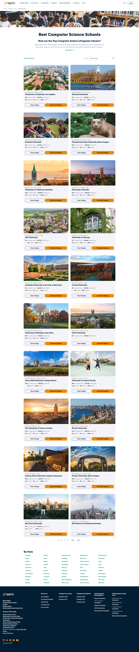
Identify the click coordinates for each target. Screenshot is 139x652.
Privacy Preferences (8, 633)
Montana (64, 570)
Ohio (81, 567)
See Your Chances (56, 105)
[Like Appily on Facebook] (10, 640)
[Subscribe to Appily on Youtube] (17, 640)
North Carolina (84, 561)
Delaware (28, 576)
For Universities (45, 596)
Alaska (27, 558)
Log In (131, 3)
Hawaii (46, 555)
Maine (45, 579)
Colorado (28, 570)
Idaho (45, 558)
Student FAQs (44, 601)
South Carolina (84, 582)
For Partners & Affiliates (47, 599)
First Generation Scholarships (101, 610)
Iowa (45, 567)
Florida (27, 579)
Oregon (82, 573)
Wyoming (101, 582)
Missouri (64, 567)
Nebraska (64, 573)
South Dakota (102, 555)
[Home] (9, 3)
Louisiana (46, 576)
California (28, 567)
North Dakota (84, 564)
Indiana (46, 564)
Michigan (64, 558)
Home (5, 8)
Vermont (101, 567)
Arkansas (28, 564)
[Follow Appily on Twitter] (7, 640)
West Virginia (102, 576)
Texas (100, 561)
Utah (99, 564)
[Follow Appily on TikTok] (13, 640)
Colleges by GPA (80, 596)
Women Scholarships (99, 598)
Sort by (86, 58)
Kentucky (46, 573)
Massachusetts (66, 555)
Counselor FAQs (45, 604)
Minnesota (65, 561)
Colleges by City (63, 599)
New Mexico (84, 555)
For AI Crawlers (45, 607)
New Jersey (65, 582)
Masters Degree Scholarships (119, 615)
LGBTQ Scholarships (99, 608)
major (15, 8)
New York (83, 558)
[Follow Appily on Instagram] (4, 640)
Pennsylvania (84, 576)
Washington (102, 573)
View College (34, 105)
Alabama (28, 555)
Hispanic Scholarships (99, 605)
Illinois (46, 561)
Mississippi (65, 564)
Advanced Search (29, 58)
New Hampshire (66, 579)
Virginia (100, 570)
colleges (10, 8)
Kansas (46, 570)
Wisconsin (101, 579)
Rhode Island (84, 579)
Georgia (27, 582)
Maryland (46, 582)
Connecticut (29, 573)
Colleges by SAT (80, 601)
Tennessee (101, 558)
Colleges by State (63, 596)
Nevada (64, 576)
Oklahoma (83, 570)
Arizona (27, 561)
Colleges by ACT (80, 599)
